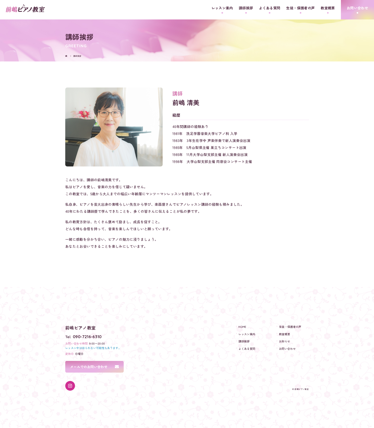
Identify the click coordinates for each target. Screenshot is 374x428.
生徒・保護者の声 (300, 7)
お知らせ (284, 341)
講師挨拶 (246, 7)
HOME (242, 327)
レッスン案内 (222, 7)
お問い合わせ (357, 7)
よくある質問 (269, 7)
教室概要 (328, 7)
